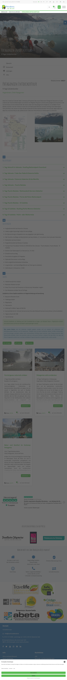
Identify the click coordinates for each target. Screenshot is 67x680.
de (38, 2)
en (41, 2)
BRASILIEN (4, 12)
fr (43, 2)
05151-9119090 (16, 2)
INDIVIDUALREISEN (14, 12)
